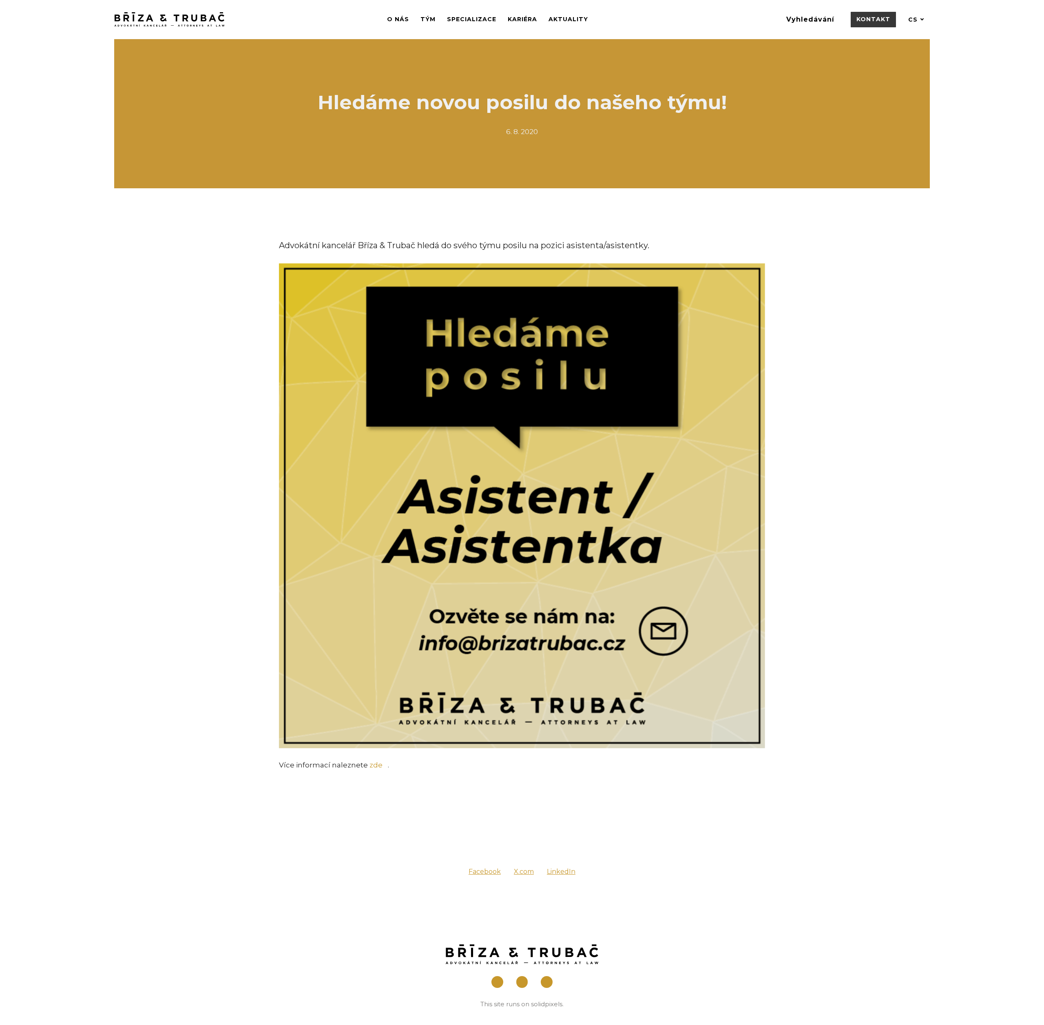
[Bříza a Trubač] (169, 19)
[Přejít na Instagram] (522, 982)
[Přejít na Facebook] (497, 982)
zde (376, 765)
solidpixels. (547, 1004)
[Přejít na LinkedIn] (547, 982)
